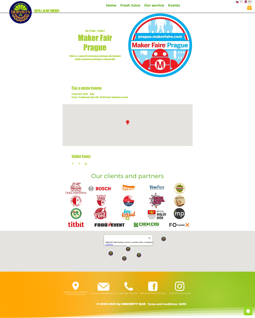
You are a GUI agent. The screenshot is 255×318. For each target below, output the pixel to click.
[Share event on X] (79, 164)
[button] (249, 7)
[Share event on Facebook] (73, 164)
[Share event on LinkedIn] (86, 164)
